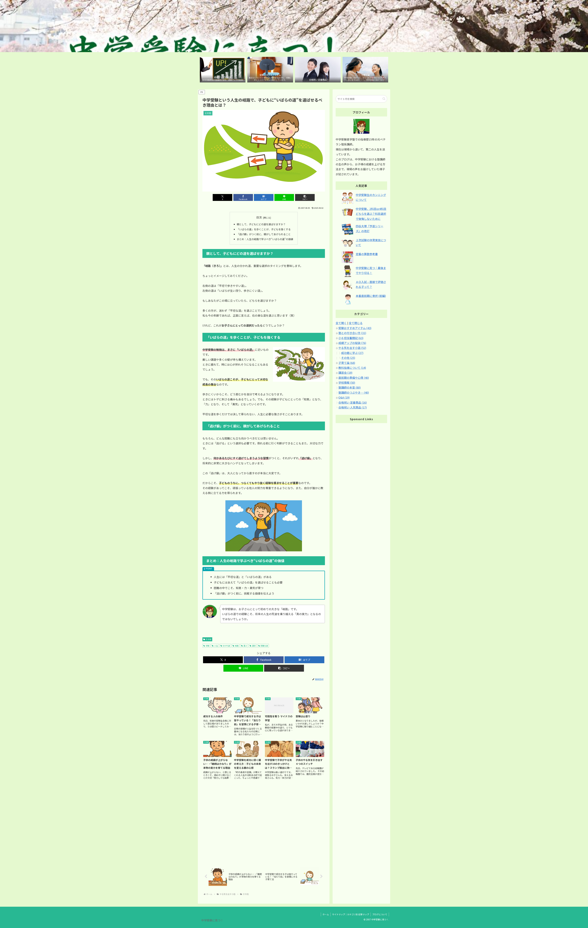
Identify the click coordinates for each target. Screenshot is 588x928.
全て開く (341, 323)
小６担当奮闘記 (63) (350, 338)
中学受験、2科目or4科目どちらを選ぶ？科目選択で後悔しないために (371, 214)
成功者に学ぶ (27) (352, 353)
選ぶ (245, 645)
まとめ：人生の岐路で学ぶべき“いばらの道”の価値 (265, 239)
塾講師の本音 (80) (349, 388)
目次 (259, 217)
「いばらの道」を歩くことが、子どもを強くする (264, 229)
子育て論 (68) (346, 363)
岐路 (237, 645)
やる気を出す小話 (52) (352, 348)
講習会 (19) (345, 373)
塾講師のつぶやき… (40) (353, 392)
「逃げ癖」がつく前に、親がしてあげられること (264, 234)
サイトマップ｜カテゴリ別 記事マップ (350, 914)
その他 (208, 639)
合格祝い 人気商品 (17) (352, 407)
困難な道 (264, 645)
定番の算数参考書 (367, 254)
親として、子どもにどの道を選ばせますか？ (261, 224)
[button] (305, 197)
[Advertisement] (263, 823)
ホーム (325, 914)
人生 (216, 645)
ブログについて (379, 914)
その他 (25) (348, 358)
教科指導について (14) (352, 368)
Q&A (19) (344, 397)
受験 (207, 645)
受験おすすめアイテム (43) (354, 328)
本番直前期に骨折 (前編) (371, 296)
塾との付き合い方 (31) (352, 333)
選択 (254, 645)
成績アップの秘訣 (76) (352, 343)
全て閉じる (356, 323)
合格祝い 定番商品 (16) (352, 402)
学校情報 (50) (346, 383)
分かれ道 (226, 645)
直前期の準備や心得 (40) (353, 378)
